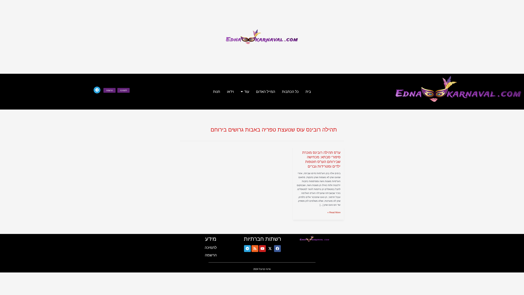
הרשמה (211, 255)
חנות (216, 92)
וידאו (230, 92)
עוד (246, 92)
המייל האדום (265, 92)
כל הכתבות (290, 92)
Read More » (333, 212)
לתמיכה (211, 247)
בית (308, 92)
